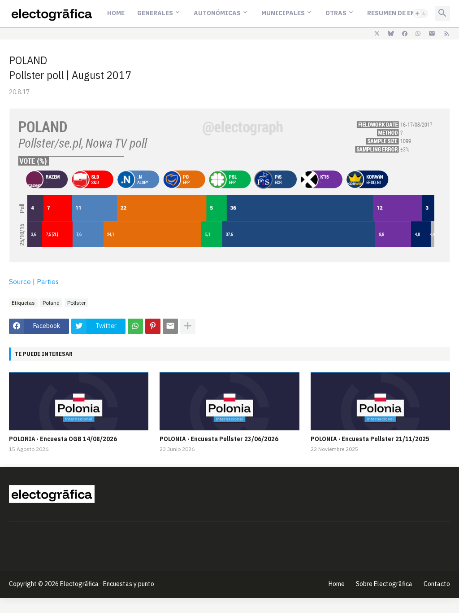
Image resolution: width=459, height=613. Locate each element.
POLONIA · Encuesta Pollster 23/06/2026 (219, 439)
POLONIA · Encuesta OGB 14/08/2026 (63, 439)
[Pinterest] (152, 326)
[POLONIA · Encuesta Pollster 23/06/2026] (229, 401)
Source (20, 281)
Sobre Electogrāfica (384, 584)
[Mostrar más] (187, 326)
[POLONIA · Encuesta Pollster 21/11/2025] (380, 401)
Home (116, 13)
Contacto (437, 584)
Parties (48, 281)
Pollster (76, 302)
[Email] (170, 326)
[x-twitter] (377, 33)
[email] (432, 33)
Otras (335, 13)
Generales (155, 13)
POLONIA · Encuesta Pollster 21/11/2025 (370, 439)
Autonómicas (217, 13)
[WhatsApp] (135, 326)
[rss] (446, 33)
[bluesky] (391, 33)
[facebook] (404, 33)
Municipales (283, 13)
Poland (51, 302)
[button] (420, 13)
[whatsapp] (418, 33)
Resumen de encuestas (405, 13)
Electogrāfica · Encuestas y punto (107, 584)
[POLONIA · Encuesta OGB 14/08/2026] (78, 401)
